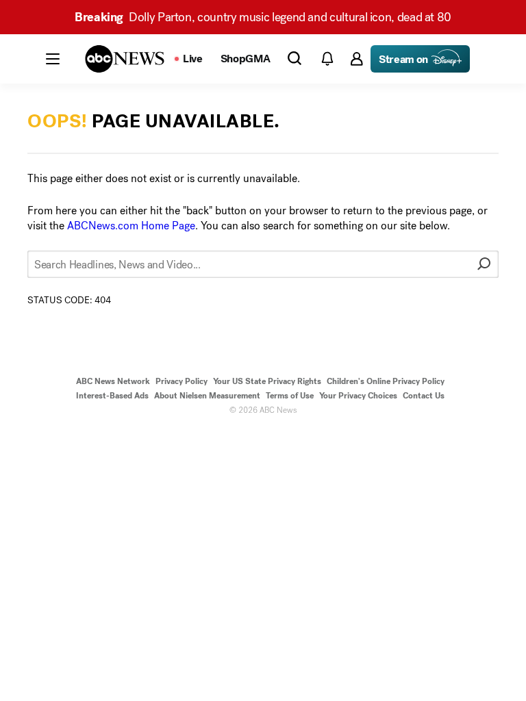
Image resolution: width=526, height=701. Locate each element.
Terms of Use (290, 395)
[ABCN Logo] (124, 59)
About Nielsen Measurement (207, 395)
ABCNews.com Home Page (131, 225)
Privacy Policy (181, 381)
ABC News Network (113, 381)
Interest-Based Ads (112, 395)
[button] (52, 59)
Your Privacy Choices (358, 395)
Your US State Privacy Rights (267, 381)
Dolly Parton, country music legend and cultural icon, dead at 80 (263, 17)
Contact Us (423, 395)
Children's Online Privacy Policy (385, 381)
